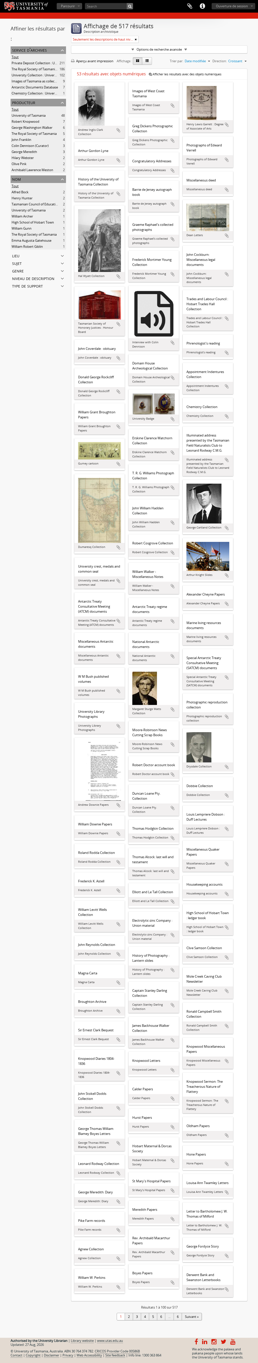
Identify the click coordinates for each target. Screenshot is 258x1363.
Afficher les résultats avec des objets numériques (186, 74)
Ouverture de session (232, 6)
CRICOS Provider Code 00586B (117, 1351)
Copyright (33, 1355)
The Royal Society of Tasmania (34, 133)
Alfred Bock (20, 192)
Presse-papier (189, 6)
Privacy (67, 1355)
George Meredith (24, 151)
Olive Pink (19, 164)
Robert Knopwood (25, 121)
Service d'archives (29, 49)
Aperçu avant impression (94, 61)
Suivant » (192, 1316)
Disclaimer (51, 1355)
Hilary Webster (23, 158)
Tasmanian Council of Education (35, 204)
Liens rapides (202, 6)
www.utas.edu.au (110, 1340)
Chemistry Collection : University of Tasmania (45, 93)
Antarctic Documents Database (35, 87)
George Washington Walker (32, 127)
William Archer (22, 216)
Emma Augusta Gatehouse (31, 240)
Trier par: (176, 61)
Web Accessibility (89, 1355)
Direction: (219, 61)
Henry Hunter (22, 198)
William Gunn (21, 228)
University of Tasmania (29, 115)
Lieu (15, 255)
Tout (15, 57)
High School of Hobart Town (33, 222)
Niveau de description (33, 278)
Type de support (27, 285)
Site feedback (115, 1355)
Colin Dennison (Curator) (30, 145)
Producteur (23, 102)
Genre (18, 270)
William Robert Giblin (27, 246)
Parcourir (68, 6)
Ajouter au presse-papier (118, 130)
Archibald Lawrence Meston (32, 170)
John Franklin (21, 139)
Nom (16, 178)
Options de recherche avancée (159, 49)
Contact (16, 1355)
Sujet (17, 263)
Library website (82, 1340)
